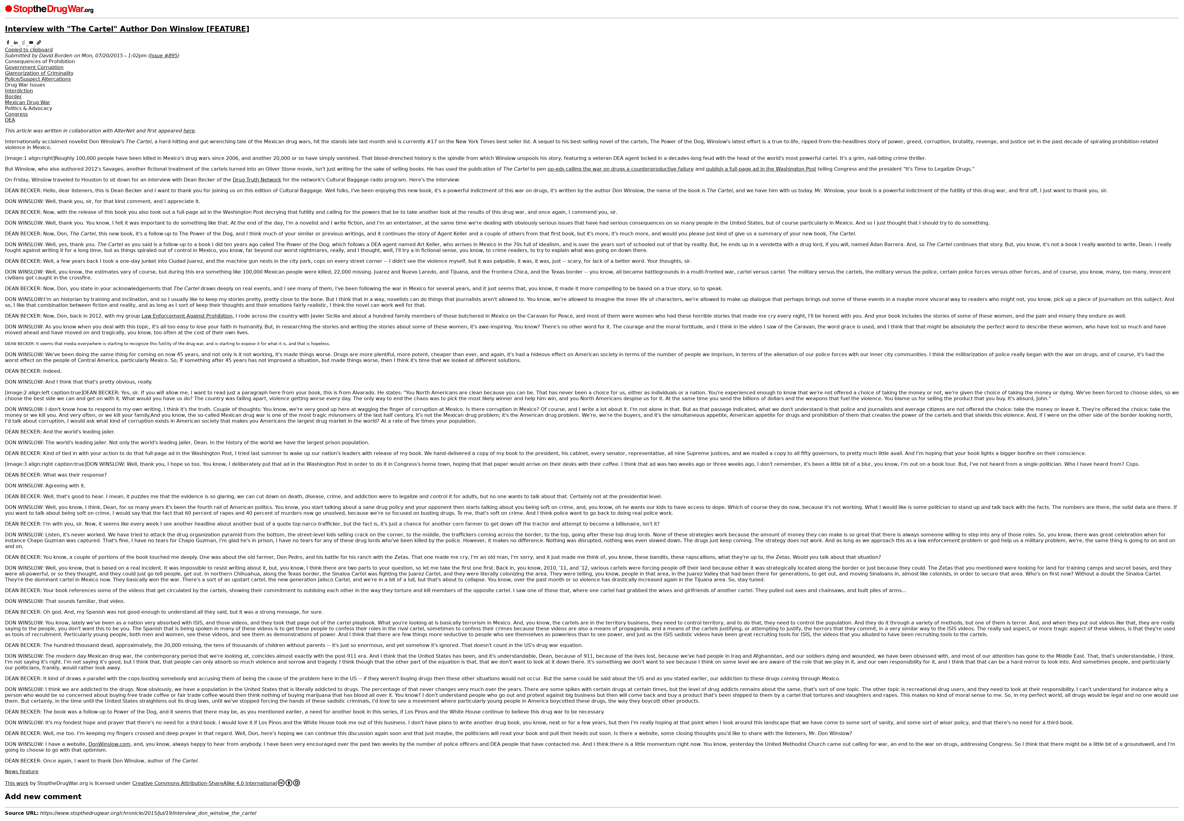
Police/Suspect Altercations (38, 79)
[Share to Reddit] (24, 44)
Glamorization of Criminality (39, 73)
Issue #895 (164, 56)
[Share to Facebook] (9, 44)
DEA (10, 120)
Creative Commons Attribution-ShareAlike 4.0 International (204, 783)
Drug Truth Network (257, 180)
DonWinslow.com (109, 744)
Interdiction (19, 91)
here (189, 131)
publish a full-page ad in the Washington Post (761, 169)
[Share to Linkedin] (16, 44)
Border (13, 97)
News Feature (22, 771)
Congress (16, 114)
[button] (592, 47)
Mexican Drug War (27, 102)
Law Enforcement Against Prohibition (187, 316)
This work (16, 783)
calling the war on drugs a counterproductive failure (621, 169)
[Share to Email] (32, 44)
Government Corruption (34, 67)
